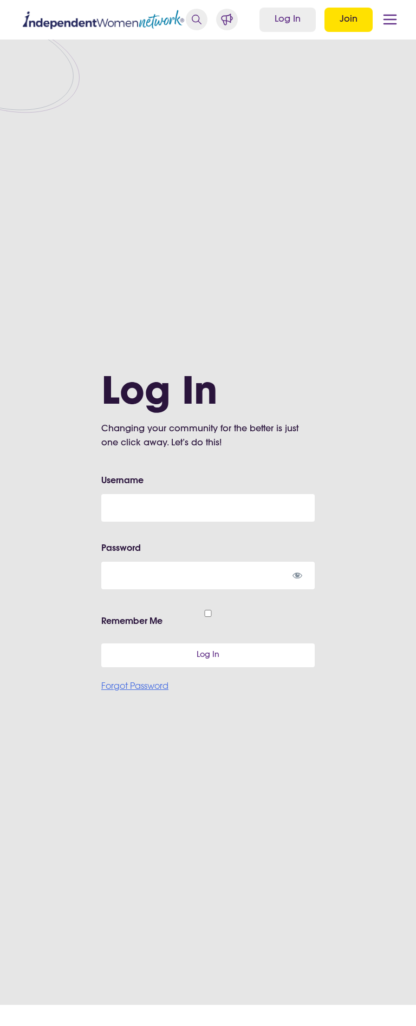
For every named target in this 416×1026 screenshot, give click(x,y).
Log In (288, 19)
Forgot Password (134, 686)
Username (122, 481)
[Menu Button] (390, 20)
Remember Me (131, 621)
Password (121, 548)
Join (349, 19)
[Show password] (297, 575)
